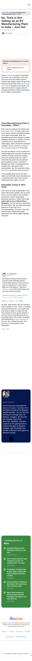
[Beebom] (7, 4)
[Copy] (26, 33)
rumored (10, 75)
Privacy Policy (9, 636)
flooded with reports (8, 131)
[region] (16, 659)
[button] (25, 4)
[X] (23, 33)
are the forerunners (19, 319)
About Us (4, 631)
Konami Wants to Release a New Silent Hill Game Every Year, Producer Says (17, 584)
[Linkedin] (5, 439)
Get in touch (19, 631)
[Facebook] (21, 33)
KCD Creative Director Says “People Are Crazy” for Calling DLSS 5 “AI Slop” (17, 561)
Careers (11, 631)
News (7, 12)
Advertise (27, 631)
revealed (6, 170)
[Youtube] (14, 645)
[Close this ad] (31, 655)
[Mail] (21, 645)
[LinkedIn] (18, 33)
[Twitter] (11, 439)
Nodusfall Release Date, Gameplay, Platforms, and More (16, 550)
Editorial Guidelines (21, 636)
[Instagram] (10, 645)
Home (3, 12)
